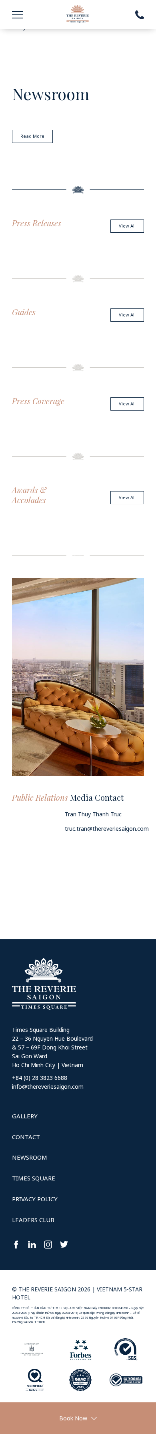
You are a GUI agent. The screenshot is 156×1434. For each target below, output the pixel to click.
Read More (32, 136)
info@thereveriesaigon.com (48, 1086)
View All (127, 226)
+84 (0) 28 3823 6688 (39, 1078)
